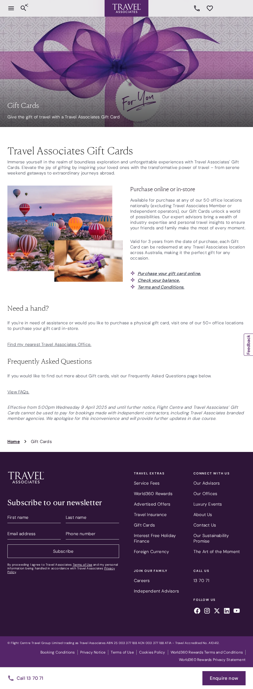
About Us (202, 514)
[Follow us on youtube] (236, 612)
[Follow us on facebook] (197, 612)
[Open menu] (11, 8)
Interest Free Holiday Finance (155, 538)
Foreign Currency (151, 551)
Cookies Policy (152, 652)
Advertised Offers (152, 504)
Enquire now (224, 678)
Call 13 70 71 (30, 678)
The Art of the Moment (216, 551)
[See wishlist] (210, 8)
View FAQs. (18, 392)
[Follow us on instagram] (207, 612)
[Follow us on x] (217, 612)
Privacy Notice (93, 652)
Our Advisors (206, 483)
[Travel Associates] (126, 8)
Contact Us (204, 525)
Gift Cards (144, 525)
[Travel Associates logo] (25, 485)
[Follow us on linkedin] (226, 612)
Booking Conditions (57, 652)
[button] (248, 345)
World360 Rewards (153, 493)
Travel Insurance (150, 514)
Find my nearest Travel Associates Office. (49, 344)
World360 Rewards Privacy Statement (212, 659)
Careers (142, 580)
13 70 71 (198, 8)
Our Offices (205, 493)
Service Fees (147, 483)
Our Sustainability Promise (211, 538)
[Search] (23, 8)
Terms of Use (82, 565)
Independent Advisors (156, 591)
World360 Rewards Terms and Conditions (207, 652)
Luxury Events (207, 504)
